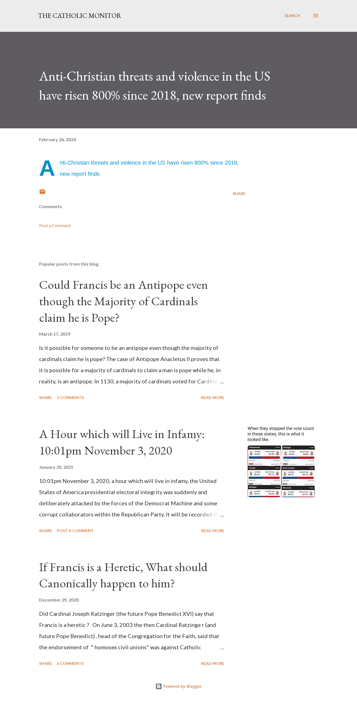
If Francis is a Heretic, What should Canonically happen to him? (123, 575)
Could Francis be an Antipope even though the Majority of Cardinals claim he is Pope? (123, 301)
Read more (212, 397)
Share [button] (239, 193)
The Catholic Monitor (79, 15)
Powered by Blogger (182, 686)
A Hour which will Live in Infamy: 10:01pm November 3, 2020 (122, 442)
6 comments (70, 663)
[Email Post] (42, 193)
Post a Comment (55, 225)
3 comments (70, 397)
